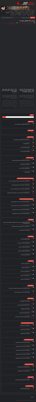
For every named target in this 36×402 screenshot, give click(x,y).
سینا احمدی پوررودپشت (10, 102)
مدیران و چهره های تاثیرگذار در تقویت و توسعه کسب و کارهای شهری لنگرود (21, 213)
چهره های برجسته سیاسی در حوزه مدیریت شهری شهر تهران (23, 354)
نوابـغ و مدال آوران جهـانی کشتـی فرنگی (25, 254)
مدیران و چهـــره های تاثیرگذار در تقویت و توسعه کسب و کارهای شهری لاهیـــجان (20, 201)
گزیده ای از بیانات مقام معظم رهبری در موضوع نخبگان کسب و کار (22, 124)
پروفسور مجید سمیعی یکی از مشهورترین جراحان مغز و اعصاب (22, 379)
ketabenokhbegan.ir (27, 123)
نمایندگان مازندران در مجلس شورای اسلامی (25, 325)
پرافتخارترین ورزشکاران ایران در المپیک (7, 17)
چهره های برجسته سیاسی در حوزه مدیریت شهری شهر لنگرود (23, 358)
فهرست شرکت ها (30, 104)
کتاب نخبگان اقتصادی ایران (26, 143)
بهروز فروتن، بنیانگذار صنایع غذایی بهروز (25, 164)
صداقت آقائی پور (12, 103)
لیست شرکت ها (24, 105)
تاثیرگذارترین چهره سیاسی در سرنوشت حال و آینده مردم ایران (22, 316)
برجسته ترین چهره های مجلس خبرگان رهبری (24, 312)
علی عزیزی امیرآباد (7, 103)
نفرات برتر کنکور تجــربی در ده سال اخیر (25, 275)
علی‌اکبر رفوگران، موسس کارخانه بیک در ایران (24, 168)
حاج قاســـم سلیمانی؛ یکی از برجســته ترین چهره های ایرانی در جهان (22, 292)
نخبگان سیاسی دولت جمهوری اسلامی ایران (25, 301)
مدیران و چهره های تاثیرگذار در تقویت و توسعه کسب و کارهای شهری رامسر (21, 209)
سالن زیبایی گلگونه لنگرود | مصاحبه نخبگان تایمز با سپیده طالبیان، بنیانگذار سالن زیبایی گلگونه (18, 192)
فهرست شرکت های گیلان (24, 104)
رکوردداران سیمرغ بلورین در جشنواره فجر (27, 17)
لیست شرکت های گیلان (5, 105)
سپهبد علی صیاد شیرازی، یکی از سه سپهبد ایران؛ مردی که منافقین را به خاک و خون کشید (19, 288)
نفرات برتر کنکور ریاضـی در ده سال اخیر (25, 279)
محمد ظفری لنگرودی (5, 106)
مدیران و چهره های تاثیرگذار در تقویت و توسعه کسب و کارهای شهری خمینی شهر (20, 205)
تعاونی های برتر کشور (27, 172)
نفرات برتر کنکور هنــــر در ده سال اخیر (25, 263)
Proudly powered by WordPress (19, 400)
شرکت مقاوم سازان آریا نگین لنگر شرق (24, 103)
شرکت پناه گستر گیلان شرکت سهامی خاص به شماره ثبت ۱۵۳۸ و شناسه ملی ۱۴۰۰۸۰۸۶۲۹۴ (9, 90)
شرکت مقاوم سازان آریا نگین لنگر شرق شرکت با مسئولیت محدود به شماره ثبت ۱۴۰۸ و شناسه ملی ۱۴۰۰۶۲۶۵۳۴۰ (26, 90)
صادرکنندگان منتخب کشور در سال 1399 (25, 151)
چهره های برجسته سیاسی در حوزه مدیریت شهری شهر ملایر (23, 350)
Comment (20, 106)
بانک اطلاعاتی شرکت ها (27, 101)
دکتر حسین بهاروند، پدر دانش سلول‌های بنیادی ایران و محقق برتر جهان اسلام (21, 226)
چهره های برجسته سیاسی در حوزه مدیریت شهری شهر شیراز (23, 346)
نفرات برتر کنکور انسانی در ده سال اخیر (25, 271)
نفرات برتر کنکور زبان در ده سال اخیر (25, 267)
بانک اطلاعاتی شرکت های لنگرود (24, 102)
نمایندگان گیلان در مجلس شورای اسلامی (25, 333)
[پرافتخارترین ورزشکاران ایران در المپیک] (13, 17)
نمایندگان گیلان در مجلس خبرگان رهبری (25, 329)
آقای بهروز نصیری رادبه (31, 100)
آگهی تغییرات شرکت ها (24, 100)
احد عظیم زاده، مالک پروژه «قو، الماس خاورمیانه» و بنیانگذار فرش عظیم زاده (21, 160)
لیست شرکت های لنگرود (26, 106)
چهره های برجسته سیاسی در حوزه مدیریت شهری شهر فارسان (22, 342)
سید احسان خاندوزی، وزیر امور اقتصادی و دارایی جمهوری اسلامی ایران (22, 139)
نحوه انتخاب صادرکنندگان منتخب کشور (25, 147)
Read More (25, 98)
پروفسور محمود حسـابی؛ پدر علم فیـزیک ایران (24, 230)
